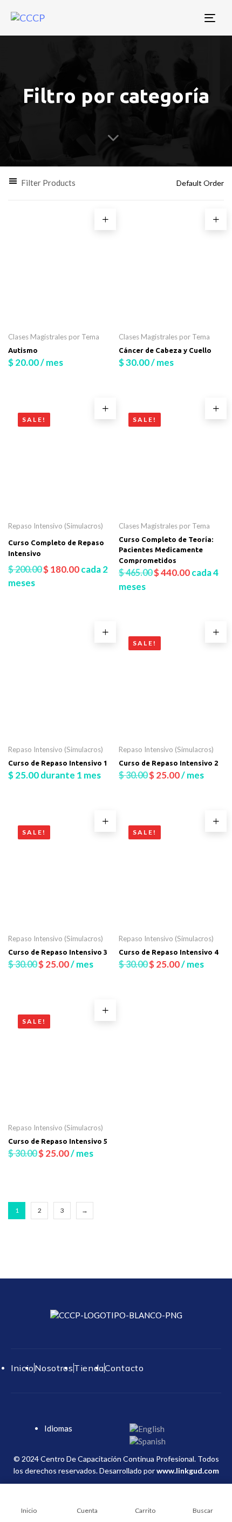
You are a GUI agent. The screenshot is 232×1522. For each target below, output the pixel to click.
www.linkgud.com (187, 1470)
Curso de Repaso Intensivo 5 (57, 1141)
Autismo (23, 350)
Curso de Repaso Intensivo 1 (57, 763)
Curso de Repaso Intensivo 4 (168, 952)
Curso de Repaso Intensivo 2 (168, 763)
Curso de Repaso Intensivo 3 (57, 952)
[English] (147, 1428)
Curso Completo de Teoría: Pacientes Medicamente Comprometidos (166, 550)
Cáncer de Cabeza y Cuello (165, 350)
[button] (42, 183)
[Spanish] (147, 1440)
